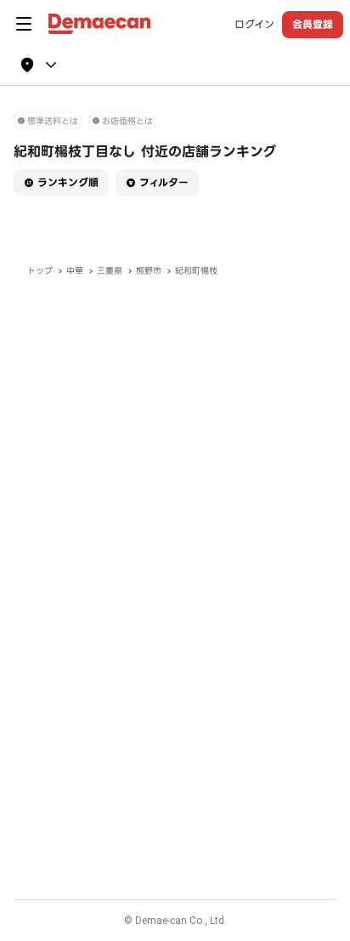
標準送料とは (52, 121)
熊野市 (148, 271)
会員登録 (312, 24)
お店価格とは (127, 121)
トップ (40, 271)
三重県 (109, 271)
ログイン (254, 24)
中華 (74, 271)
